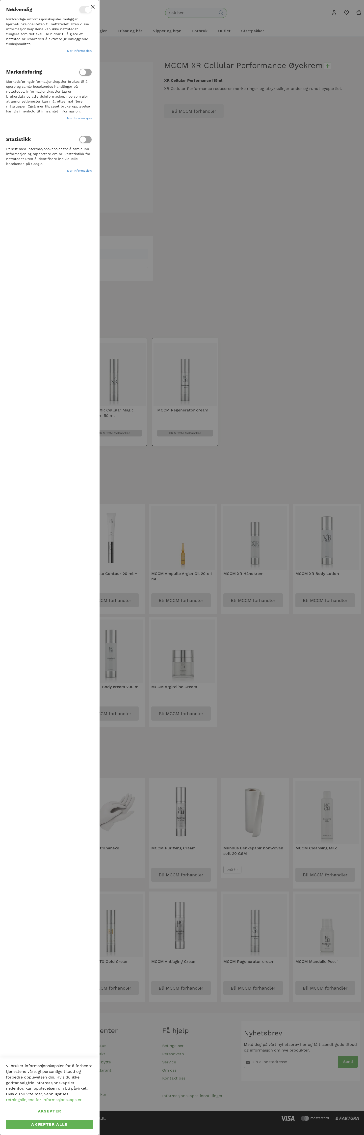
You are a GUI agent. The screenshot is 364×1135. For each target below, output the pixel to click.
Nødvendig (85, 9)
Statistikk (85, 139)
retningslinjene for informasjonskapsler (44, 1099)
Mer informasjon (79, 51)
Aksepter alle (49, 1124)
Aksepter (49, 1111)
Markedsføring (85, 72)
